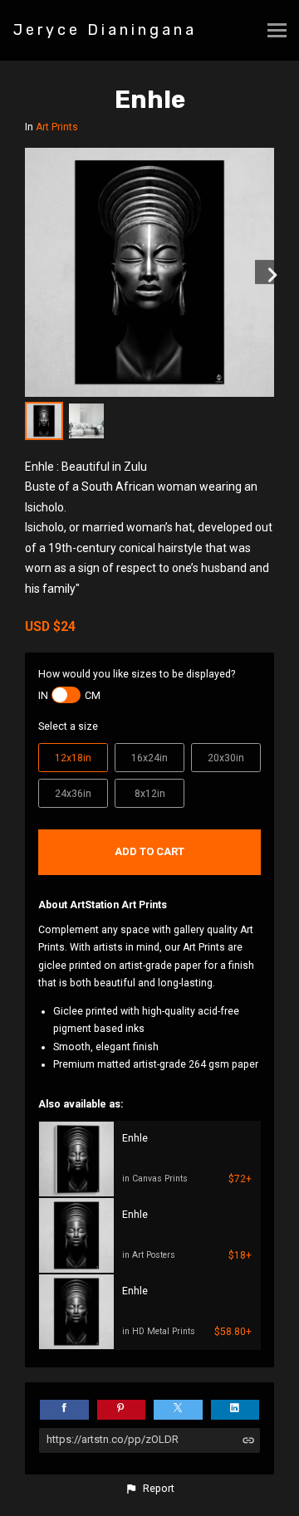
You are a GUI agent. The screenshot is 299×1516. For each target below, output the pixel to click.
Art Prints (57, 127)
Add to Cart (149, 851)
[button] (149, 1488)
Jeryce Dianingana (105, 30)
